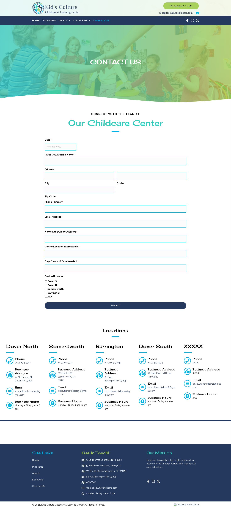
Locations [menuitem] (37, 479)
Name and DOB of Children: (61, 231)
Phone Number (54, 202)
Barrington (53, 293)
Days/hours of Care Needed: (62, 261)
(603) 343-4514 (155, 362)
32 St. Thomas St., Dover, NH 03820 (104, 460)
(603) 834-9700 (23, 362)
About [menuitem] (35, 473)
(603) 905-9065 (112, 362)
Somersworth (55, 289)
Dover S (52, 281)
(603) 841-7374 (65, 362)
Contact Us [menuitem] (38, 486)
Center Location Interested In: (62, 246)
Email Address (53, 217)
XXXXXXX (91, 482)
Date (48, 140)
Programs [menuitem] (37, 466)
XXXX (195, 362)
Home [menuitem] (35, 460)
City (47, 183)
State (120, 183)
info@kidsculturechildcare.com (175, 13)
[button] (181, 5)
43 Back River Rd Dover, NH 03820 (103, 465)
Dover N (52, 285)
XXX (49, 296)
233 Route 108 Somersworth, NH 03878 (106, 471)
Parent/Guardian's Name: (60, 154)
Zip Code (50, 196)
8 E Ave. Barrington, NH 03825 (101, 476)
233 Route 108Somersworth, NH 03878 (67, 376)
